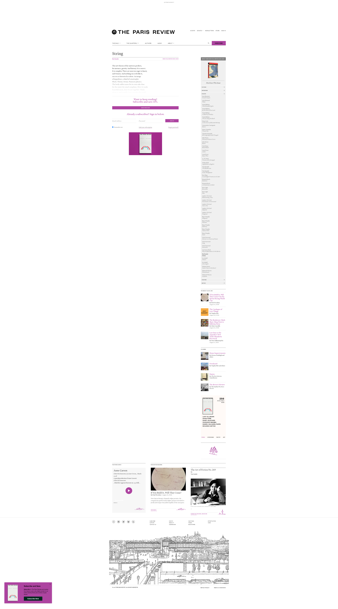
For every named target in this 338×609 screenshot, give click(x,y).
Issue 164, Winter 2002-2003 (171, 59)
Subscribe (219, 43)
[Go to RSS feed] (133, 522)
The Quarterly (132, 43)
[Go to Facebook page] (118, 522)
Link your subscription (145, 127)
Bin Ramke (115, 59)
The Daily (115, 43)
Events (192, 30)
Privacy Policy (205, 587)
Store (218, 30)
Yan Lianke (194, 474)
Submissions (172, 524)
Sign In (223, 30)
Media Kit (171, 522)
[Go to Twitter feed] (123, 522)
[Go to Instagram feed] (113, 522)
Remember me (118, 127)
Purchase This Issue (213, 83)
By (191, 472)
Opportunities (212, 521)
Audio (160, 43)
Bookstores (191, 524)
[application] (129, 499)
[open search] (208, 43)
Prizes (190, 522)
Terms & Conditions (220, 587)
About (170, 43)
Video (209, 522)
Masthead (191, 521)
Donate (199, 30)
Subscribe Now (33, 598)
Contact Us (153, 524)
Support (152, 522)
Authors (148, 43)
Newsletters (209, 30)
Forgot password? (173, 127)
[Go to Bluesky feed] (128, 522)
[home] (143, 32)
